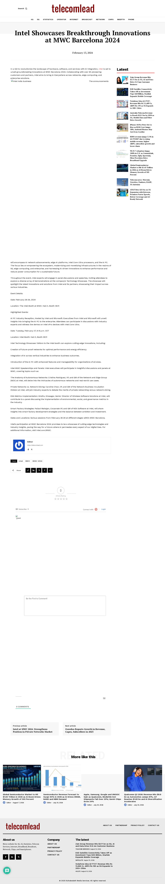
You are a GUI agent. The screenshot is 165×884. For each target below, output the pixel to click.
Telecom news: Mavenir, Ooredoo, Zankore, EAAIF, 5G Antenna (141, 182)
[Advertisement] (136, 219)
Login (103, 509)
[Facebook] (28, 449)
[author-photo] (4, 802)
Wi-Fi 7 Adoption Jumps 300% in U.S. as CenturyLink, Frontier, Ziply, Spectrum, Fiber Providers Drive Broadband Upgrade (142, 155)
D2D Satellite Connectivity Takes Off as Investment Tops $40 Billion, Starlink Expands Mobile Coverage (141, 92)
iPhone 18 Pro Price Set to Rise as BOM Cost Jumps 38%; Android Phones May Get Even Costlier (141, 128)
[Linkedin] (33, 470)
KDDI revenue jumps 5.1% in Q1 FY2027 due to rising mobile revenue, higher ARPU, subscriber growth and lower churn (142, 141)
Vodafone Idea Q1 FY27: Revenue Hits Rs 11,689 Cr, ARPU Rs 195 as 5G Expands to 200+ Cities (141, 104)
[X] (32, 449)
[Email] (50, 470)
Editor (30, 441)
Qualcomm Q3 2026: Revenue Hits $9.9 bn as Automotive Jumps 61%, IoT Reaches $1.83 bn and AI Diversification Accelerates (143, 798)
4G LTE (77, 871)
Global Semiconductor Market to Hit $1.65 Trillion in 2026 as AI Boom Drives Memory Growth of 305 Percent (141, 170)
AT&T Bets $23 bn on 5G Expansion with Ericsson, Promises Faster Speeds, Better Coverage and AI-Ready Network (140, 194)
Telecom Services (82, 849)
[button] (23, 8)
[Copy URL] (27, 470)
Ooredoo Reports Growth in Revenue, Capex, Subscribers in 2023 (85, 730)
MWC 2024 (37, 461)
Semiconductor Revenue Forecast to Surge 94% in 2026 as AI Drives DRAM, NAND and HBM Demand (62, 796)
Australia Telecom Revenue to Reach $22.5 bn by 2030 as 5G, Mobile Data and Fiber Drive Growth (142, 116)
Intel (101, 69)
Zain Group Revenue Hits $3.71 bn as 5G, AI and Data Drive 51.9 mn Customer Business (141, 81)
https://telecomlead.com (35, 445)
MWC (27, 461)
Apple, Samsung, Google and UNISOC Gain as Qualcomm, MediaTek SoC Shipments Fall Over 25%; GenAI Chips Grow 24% (102, 798)
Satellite (79, 860)
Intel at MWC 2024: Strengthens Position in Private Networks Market (32, 730)
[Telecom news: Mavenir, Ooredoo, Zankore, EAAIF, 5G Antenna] (122, 182)
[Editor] (19, 445)
